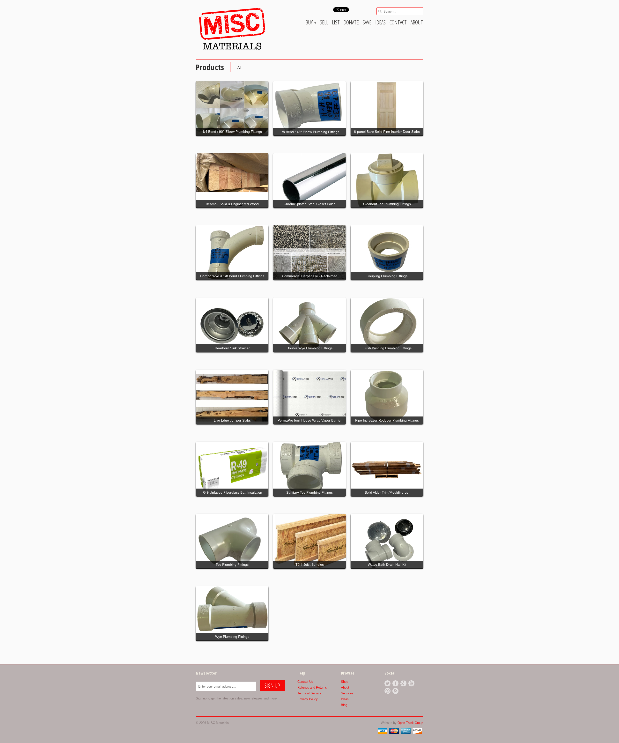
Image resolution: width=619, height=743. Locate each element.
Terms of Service (309, 693)
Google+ (403, 683)
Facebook (395, 683)
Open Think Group (410, 723)
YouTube (411, 683)
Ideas (380, 23)
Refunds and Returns (312, 687)
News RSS (395, 691)
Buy (311, 23)
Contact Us (305, 682)
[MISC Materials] (232, 29)
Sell (324, 23)
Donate (351, 23)
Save (367, 23)
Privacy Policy (307, 699)
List (336, 23)
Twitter (387, 683)
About (417, 23)
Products (210, 67)
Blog (344, 705)
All (239, 67)
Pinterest (387, 691)
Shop (344, 682)
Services (347, 693)
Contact (398, 23)
